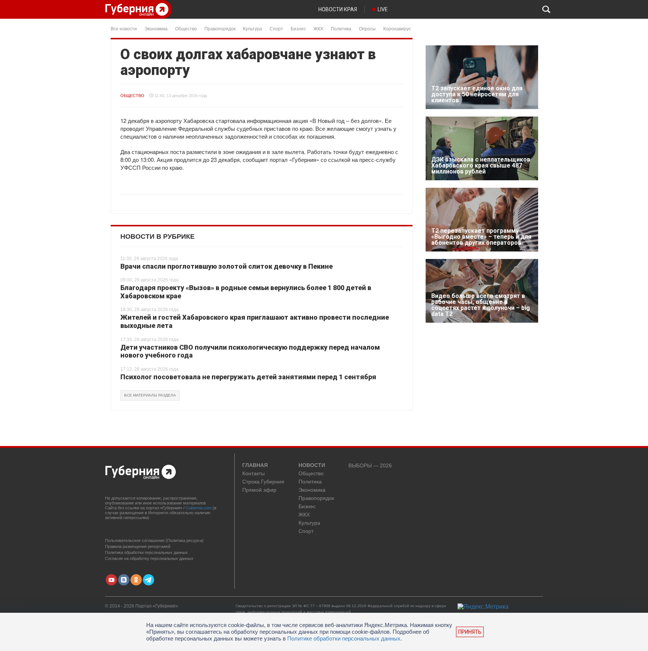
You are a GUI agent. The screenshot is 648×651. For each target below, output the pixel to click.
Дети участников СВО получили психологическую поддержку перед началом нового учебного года (250, 351)
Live (383, 9)
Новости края (337, 9)
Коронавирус (397, 28)
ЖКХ (318, 28)
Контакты (253, 473)
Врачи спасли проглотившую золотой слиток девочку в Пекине (226, 266)
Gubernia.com (199, 508)
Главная (255, 465)
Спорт (276, 28)
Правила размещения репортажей (137, 546)
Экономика (156, 28)
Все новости (124, 28)
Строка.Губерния (263, 482)
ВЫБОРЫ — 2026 (370, 465)
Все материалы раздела (150, 395)
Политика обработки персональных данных (146, 552)
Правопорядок (220, 28)
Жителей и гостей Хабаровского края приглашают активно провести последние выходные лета (254, 321)
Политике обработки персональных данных (343, 638)
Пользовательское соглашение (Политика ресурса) (154, 540)
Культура (252, 28)
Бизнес (298, 28)
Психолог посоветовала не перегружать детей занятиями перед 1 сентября (248, 377)
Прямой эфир (259, 490)
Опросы (367, 28)
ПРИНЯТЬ (470, 632)
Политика (341, 28)
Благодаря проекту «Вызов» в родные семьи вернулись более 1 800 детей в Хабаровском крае (245, 292)
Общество (186, 28)
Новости (311, 465)
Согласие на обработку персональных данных (149, 558)
